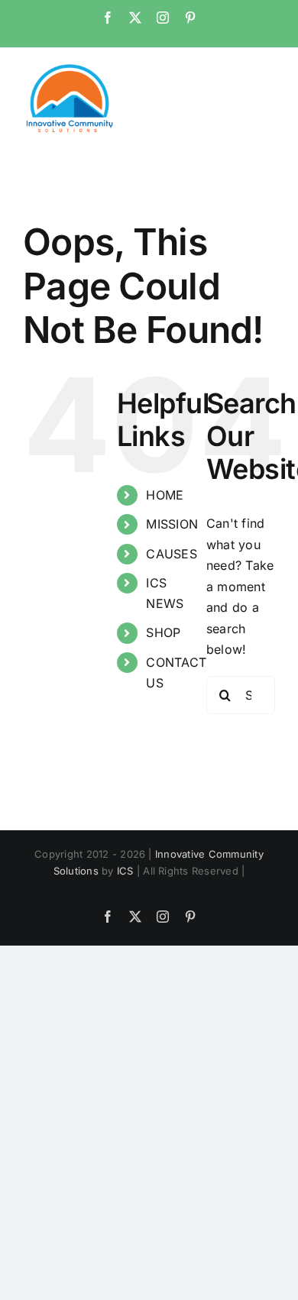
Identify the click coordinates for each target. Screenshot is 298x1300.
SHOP (163, 632)
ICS (125, 871)
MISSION (172, 524)
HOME (164, 495)
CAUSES (171, 553)
